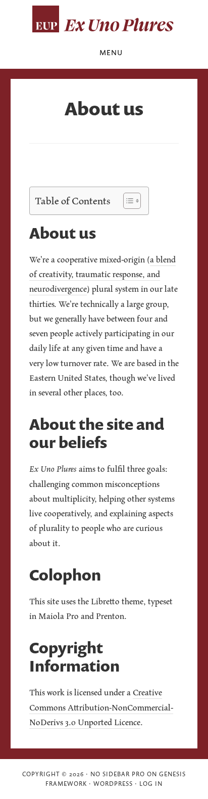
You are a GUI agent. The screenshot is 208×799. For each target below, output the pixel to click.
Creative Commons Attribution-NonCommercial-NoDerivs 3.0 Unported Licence (101, 707)
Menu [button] (111, 52)
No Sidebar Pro (117, 774)
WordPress (113, 783)
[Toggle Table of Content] (127, 200)
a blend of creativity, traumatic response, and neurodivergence (102, 274)
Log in (151, 783)
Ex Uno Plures (104, 19)
